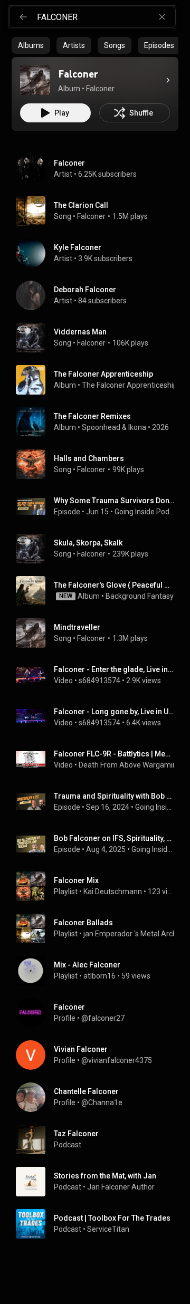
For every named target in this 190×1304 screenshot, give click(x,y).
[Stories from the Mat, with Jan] (99, 1182)
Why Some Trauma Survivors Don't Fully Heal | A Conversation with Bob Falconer (114, 500)
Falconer (91, 216)
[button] (35, 80)
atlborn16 (99, 976)
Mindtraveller (77, 627)
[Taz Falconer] (99, 1139)
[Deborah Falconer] (99, 295)
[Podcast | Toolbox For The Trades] (99, 1224)
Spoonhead (101, 427)
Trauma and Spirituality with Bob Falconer (114, 796)
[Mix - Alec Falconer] (99, 971)
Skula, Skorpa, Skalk (88, 543)
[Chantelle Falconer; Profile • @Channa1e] (99, 1097)
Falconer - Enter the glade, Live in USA (114, 669)
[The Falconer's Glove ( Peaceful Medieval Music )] (99, 591)
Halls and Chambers (89, 458)
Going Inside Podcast (145, 511)
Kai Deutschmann (112, 891)
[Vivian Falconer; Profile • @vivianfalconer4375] (99, 1055)
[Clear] (162, 16)
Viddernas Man (80, 332)
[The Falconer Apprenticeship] (99, 380)
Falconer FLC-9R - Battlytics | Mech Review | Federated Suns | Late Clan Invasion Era (114, 754)
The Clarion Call (81, 205)
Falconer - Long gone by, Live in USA (114, 711)
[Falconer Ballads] (99, 928)
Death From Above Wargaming (130, 765)
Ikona (137, 427)
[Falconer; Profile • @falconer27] (99, 1013)
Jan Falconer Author (121, 1187)
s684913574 (99, 680)
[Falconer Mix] (99, 886)
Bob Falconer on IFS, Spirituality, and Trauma (114, 838)
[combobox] (106, 16)
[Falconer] (35, 80)
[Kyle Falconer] (99, 253)
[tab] (31, 45)
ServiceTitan (108, 1229)
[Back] (23, 16)
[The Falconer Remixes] (99, 422)
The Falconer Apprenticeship (129, 385)
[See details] (168, 80)
